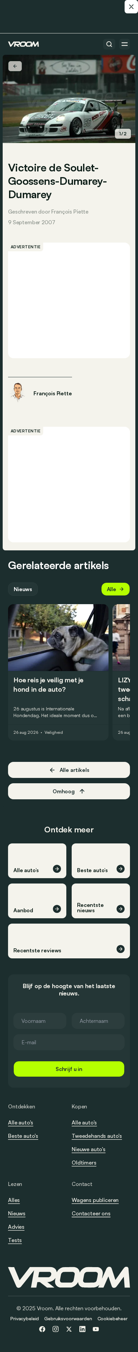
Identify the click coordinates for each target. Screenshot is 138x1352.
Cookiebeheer (112, 1318)
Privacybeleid (24, 1318)
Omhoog (64, 791)
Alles (14, 1200)
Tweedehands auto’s (97, 1135)
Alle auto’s (20, 1122)
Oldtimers (84, 1162)
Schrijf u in (69, 1069)
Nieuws (23, 589)
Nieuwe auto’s (89, 1149)
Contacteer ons (91, 1214)
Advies (16, 1226)
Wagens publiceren (95, 1200)
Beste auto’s (23, 1135)
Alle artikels (74, 770)
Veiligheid (54, 732)
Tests (15, 1240)
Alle (111, 589)
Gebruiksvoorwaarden (68, 1318)
